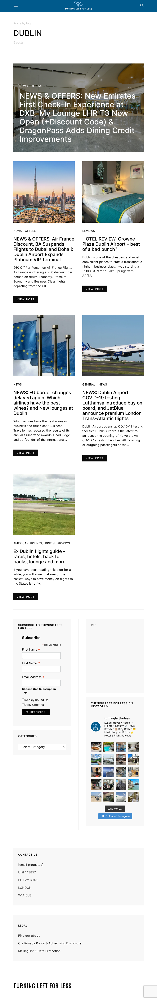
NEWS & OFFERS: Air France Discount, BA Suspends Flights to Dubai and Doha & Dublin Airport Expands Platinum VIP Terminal (43, 249)
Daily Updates (34, 705)
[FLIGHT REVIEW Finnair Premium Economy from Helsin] (121, 784)
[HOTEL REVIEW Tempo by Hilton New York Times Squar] (121, 747)
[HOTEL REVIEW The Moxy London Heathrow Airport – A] (96, 784)
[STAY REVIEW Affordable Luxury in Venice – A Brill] (133, 784)
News (23, 86)
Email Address (33, 677)
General (89, 384)
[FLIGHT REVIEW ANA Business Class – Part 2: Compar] (133, 772)
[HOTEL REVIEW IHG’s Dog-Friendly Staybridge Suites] (96, 772)
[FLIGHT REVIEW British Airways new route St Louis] (96, 747)
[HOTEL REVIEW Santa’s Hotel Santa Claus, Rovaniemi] (108, 797)
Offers (36, 86)
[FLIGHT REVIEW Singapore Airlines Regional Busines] (108, 772)
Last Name (31, 663)
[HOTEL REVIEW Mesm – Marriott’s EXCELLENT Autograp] (121, 772)
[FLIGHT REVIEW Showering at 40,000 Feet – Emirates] (133, 797)
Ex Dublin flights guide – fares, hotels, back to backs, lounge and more (39, 556)
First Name (31, 649)
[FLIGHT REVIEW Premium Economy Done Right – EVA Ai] (108, 759)
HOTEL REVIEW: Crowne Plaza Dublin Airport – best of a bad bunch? (111, 244)
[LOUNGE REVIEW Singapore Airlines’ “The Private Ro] (121, 759)
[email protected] (30, 865)
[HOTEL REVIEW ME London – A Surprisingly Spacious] (133, 759)
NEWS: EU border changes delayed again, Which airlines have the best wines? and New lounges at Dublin (43, 403)
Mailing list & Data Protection (39, 951)
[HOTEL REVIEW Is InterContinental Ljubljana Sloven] (133, 747)
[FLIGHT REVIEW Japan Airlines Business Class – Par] (108, 784)
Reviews (88, 231)
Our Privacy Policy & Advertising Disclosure (49, 943)
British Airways (57, 543)
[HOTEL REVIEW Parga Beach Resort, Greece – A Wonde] (108, 747)
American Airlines (27, 543)
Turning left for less (42, 986)
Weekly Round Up (36, 700)
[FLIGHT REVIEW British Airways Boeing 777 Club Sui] (96, 797)
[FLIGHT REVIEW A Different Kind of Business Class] (121, 797)
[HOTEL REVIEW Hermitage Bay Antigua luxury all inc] (96, 759)
